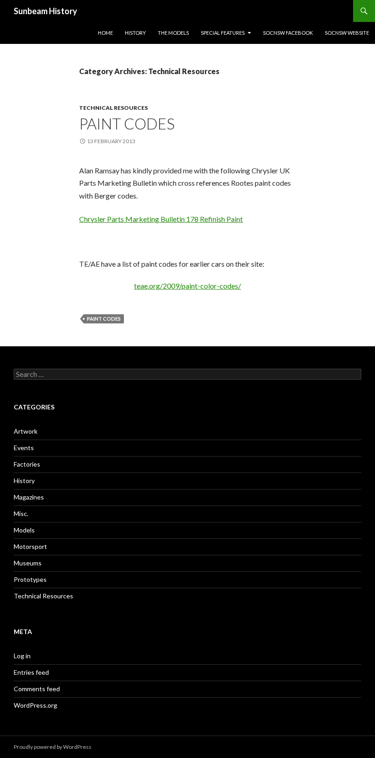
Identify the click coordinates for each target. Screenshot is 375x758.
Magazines (29, 497)
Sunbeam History (45, 11)
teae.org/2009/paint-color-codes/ (187, 285)
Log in (22, 656)
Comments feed (37, 689)
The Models (173, 33)
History (135, 33)
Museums (28, 563)
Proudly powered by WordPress (52, 746)
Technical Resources (113, 107)
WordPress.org (35, 705)
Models (24, 530)
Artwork (26, 431)
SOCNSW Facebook (288, 33)
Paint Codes (127, 123)
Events (24, 448)
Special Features (223, 33)
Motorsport (30, 546)
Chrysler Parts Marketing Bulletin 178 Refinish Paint (161, 219)
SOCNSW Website (347, 33)
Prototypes (30, 579)
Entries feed (31, 672)
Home (105, 33)
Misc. (21, 513)
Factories (27, 464)
